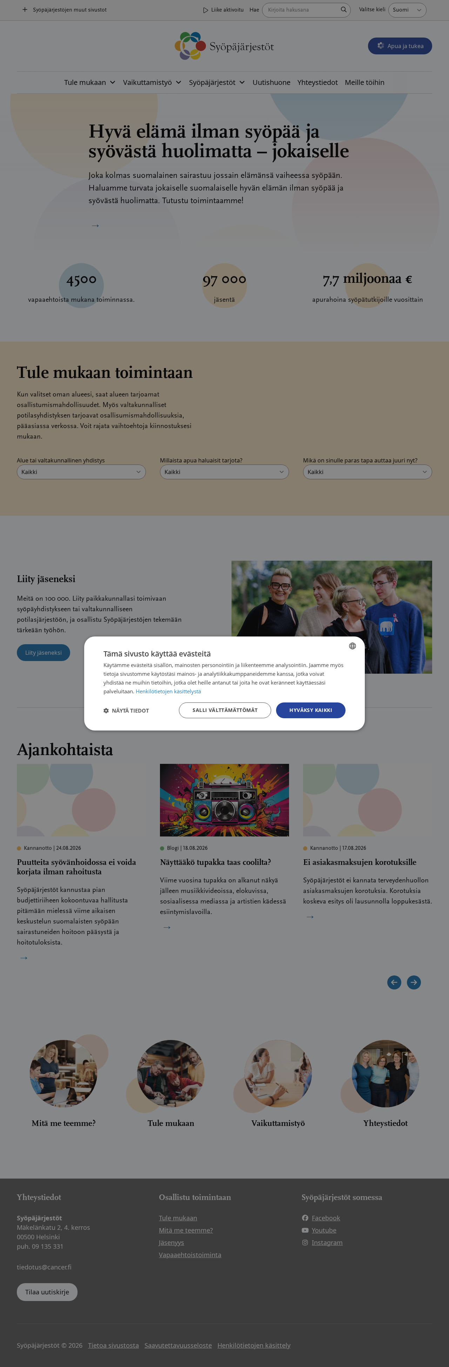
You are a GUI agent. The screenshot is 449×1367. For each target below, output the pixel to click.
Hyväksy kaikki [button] (310, 710)
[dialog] (224, 683)
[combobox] (352, 645)
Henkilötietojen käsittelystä (168, 691)
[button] (126, 710)
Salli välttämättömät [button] (225, 710)
